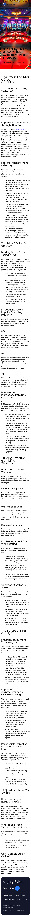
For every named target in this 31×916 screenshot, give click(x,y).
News (17, 895)
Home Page (8, 895)
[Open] (26, 4)
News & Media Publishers (12, 44)
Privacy (12, 910)
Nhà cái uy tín (19, 129)
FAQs (23, 895)
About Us (6, 910)
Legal (22, 910)
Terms (18, 910)
